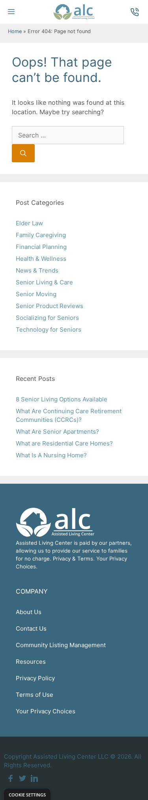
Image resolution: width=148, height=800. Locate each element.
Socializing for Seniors (47, 317)
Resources (31, 661)
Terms (85, 558)
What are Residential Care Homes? (64, 443)
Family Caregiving (41, 235)
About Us (28, 612)
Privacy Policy (35, 678)
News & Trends (37, 270)
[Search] (23, 153)
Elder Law (29, 223)
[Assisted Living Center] (74, 12)
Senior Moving (36, 294)
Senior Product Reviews (49, 306)
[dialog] (27, 794)
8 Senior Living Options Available (61, 399)
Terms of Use (34, 694)
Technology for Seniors (48, 329)
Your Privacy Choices (45, 711)
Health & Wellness (41, 258)
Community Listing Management (61, 645)
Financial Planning (41, 247)
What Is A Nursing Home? (51, 455)
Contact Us (31, 628)
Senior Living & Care (44, 282)
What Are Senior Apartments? (57, 431)
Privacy (62, 558)
